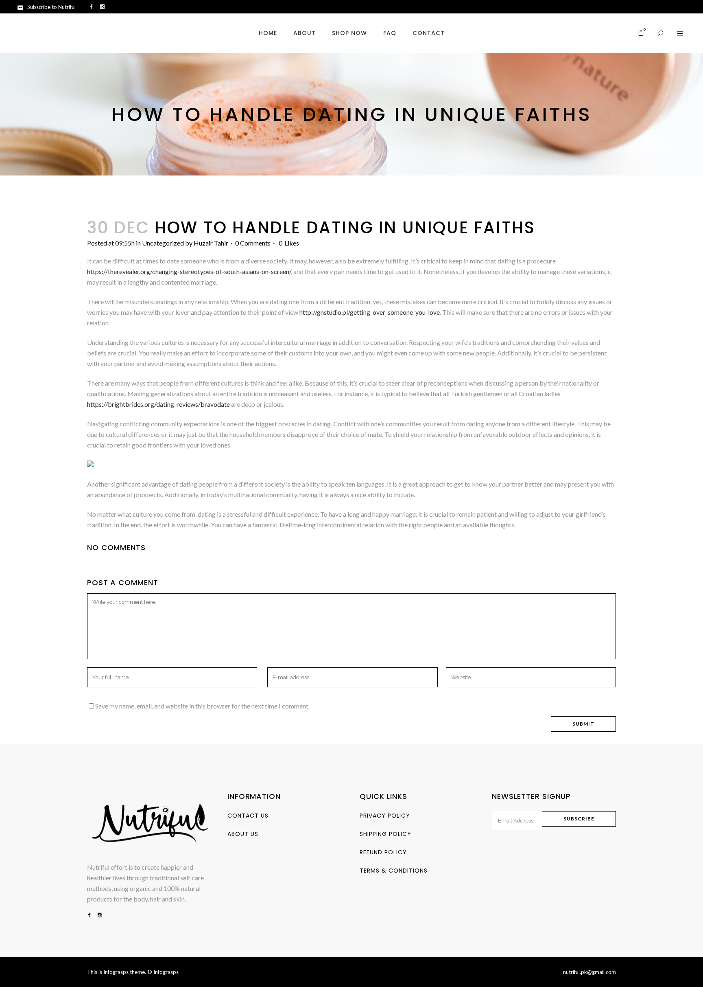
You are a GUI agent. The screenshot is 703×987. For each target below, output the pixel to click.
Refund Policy (383, 852)
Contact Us (248, 816)
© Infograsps (163, 972)
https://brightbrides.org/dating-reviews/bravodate (158, 404)
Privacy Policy (385, 816)
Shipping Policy (385, 834)
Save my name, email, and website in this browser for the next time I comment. (202, 706)
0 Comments (253, 243)
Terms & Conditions (394, 870)
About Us (242, 834)
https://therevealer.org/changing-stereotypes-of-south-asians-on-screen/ (189, 271)
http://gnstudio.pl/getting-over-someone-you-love (369, 312)
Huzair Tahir (211, 243)
